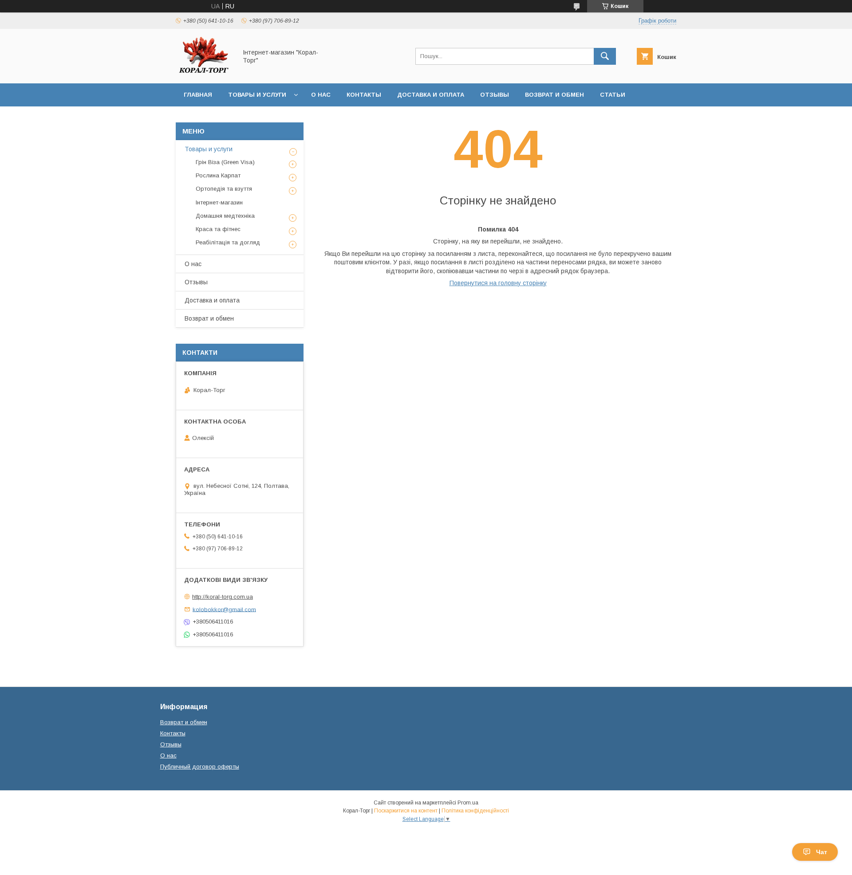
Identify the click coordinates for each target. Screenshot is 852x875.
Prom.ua (468, 803)
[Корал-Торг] (204, 71)
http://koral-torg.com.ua (222, 596)
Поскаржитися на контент (406, 811)
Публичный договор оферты (199, 766)
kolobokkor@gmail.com (224, 609)
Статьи (612, 94)
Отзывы (494, 94)
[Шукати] (605, 56)
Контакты (364, 94)
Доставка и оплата (430, 94)
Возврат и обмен (554, 94)
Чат (821, 851)
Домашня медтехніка (225, 215)
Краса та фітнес (218, 229)
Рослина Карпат (218, 175)
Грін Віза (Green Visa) (225, 162)
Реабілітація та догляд (228, 242)
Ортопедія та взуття (224, 188)
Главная (198, 94)
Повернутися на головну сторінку (498, 282)
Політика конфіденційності (475, 811)
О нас (321, 94)
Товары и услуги (257, 94)
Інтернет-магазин (219, 202)
